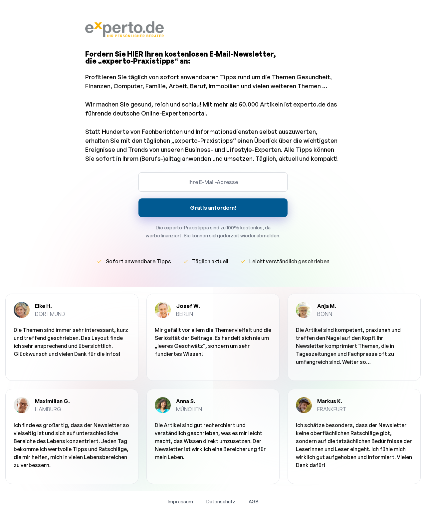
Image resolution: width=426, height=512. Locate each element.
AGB (254, 501)
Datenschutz (220, 501)
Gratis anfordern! (213, 207)
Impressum (180, 501)
